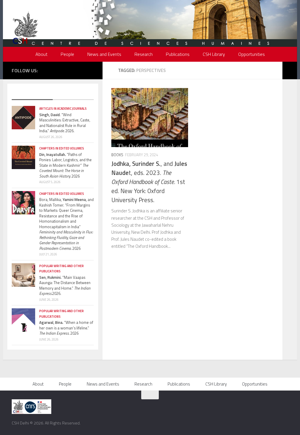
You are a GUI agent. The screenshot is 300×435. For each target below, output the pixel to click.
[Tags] (73, 94)
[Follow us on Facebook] (55, 70)
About (41, 54)
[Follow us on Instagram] (73, 70)
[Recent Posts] (32, 94)
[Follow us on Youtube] (82, 70)
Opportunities (251, 54)
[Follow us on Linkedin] (90, 70)
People (67, 54)
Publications (178, 54)
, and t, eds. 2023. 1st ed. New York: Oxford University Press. (149, 181)
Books (117, 155)
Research (143, 54)
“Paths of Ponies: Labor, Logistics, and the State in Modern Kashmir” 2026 (65, 165)
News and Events (104, 54)
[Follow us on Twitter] (64, 70)
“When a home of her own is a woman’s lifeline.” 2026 (66, 327)
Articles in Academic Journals (63, 108)
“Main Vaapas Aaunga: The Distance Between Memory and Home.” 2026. (65, 285)
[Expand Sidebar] (289, 70)
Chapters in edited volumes (61, 148)
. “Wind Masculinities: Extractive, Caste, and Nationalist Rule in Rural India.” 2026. (64, 123)
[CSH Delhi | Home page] (26, 29)
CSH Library (214, 54)
